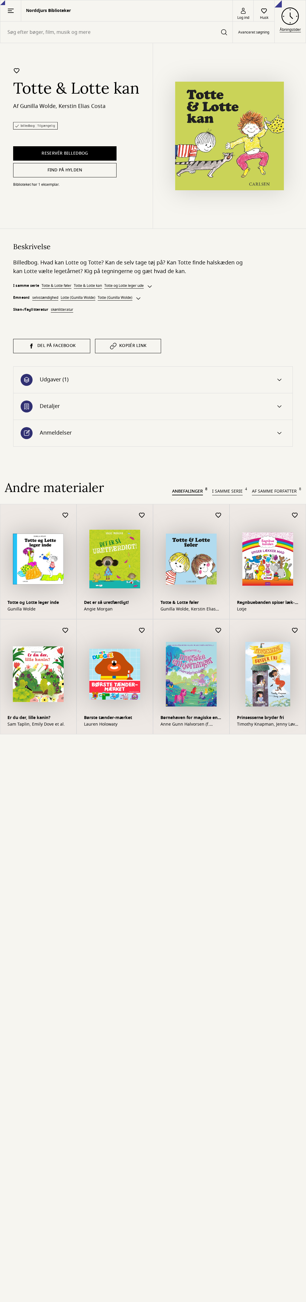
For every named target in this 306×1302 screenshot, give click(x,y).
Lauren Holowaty (100, 724)
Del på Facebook (56, 345)
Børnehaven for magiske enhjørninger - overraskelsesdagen (189, 718)
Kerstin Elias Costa (82, 106)
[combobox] (116, 32)
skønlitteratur (62, 309)
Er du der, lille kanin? (29, 718)
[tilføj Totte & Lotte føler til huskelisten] (218, 515)
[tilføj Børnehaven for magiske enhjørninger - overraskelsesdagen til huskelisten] (218, 631)
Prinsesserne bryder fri (260, 718)
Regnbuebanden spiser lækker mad (266, 603)
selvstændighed (45, 297)
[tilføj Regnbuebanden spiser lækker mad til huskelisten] (295, 515)
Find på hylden (65, 170)
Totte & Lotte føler (56, 285)
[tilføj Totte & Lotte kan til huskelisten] (16, 70)
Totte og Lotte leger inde (33, 602)
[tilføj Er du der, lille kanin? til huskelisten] (65, 631)
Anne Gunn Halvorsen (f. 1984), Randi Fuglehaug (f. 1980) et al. (186, 724)
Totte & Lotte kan (88, 285)
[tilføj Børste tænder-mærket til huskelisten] (142, 631)
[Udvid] (149, 286)
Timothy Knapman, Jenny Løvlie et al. (266, 724)
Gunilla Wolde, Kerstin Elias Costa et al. (188, 609)
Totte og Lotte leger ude (124, 285)
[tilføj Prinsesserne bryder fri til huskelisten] (295, 631)
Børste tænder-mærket (108, 718)
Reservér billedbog (65, 153)
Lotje (242, 609)
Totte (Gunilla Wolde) (115, 297)
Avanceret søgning (253, 32)
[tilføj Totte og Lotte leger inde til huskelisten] (65, 515)
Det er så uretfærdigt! (106, 602)
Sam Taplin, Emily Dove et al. (36, 724)
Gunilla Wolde (38, 106)
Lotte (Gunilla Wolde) (78, 297)
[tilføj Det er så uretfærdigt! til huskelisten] (142, 515)
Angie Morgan (98, 609)
